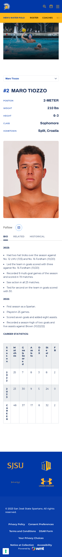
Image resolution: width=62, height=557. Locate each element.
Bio (5, 236)
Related (18, 236)
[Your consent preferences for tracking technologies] (6, 551)
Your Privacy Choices (31, 538)
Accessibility (44, 544)
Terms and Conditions (22, 531)
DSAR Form (46, 531)
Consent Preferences (41, 524)
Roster (34, 17)
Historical (37, 236)
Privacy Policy (16, 524)
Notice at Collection (22, 545)
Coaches (47, 17)
